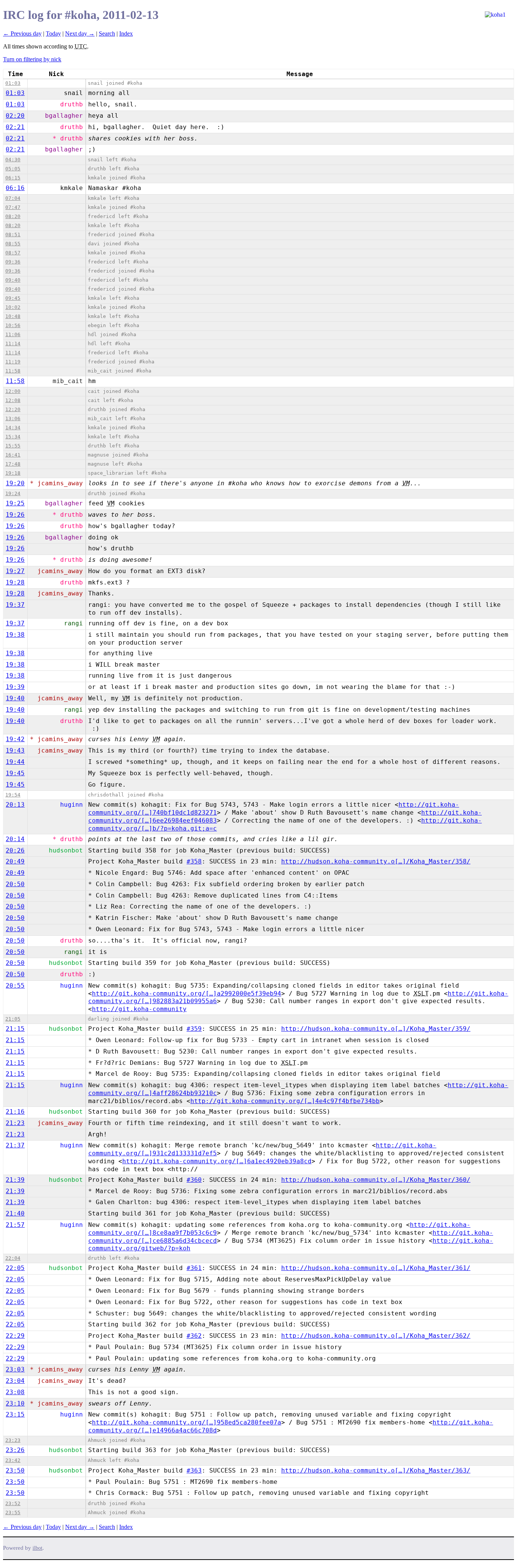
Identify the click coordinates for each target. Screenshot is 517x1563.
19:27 (15, 571)
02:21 (15, 127)
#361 (194, 1268)
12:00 (12, 391)
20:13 (15, 804)
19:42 (15, 739)
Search (107, 33)
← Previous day (22, 33)
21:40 (15, 1213)
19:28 (15, 582)
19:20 (15, 483)
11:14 (12, 343)
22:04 (12, 1258)
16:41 (12, 455)
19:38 (15, 634)
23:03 (15, 1369)
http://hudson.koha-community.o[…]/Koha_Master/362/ (375, 1335)
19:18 (12, 473)
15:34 (12, 436)
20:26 (15, 850)
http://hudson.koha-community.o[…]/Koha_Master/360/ (375, 1179)
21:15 (15, 1028)
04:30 (12, 159)
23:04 (15, 1380)
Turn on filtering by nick (32, 59)
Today (53, 33)
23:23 (12, 1440)
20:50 (15, 884)
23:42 (12, 1460)
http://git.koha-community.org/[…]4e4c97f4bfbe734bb (285, 1101)
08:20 (12, 216)
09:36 (12, 262)
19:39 (15, 686)
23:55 (12, 1512)
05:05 (12, 168)
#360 (194, 1179)
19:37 (15, 604)
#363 (194, 1470)
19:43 (15, 750)
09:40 (12, 280)
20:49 (15, 861)
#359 (194, 1028)
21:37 (15, 1145)
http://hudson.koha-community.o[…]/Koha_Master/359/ (375, 1028)
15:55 (12, 446)
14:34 (12, 427)
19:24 (12, 493)
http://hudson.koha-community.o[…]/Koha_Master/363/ (375, 1470)
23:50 (15, 1470)
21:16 (15, 1111)
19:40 (15, 698)
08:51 (12, 234)
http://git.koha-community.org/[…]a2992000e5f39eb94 (186, 993)
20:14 (15, 839)
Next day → (80, 33)
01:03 (12, 83)
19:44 (15, 761)
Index (126, 33)
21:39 (15, 1179)
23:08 (15, 1392)
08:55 (12, 243)
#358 (194, 861)
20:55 (15, 985)
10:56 (12, 325)
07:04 (12, 198)
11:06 (12, 334)
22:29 (15, 1335)
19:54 (12, 795)
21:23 (15, 1123)
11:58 (12, 371)
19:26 (15, 514)
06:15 (12, 178)
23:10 (15, 1403)
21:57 (15, 1224)
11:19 (12, 362)
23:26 (15, 1450)
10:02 (12, 307)
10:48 (12, 316)
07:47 (12, 207)
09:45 (12, 298)
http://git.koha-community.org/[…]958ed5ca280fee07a (186, 1422)
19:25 (15, 503)
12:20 (12, 409)
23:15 (15, 1414)
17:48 (12, 464)
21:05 (12, 1019)
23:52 (12, 1503)
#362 (194, 1335)
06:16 (15, 188)
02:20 (15, 115)
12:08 (12, 400)
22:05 (15, 1268)
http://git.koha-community (139, 1009)
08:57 (12, 253)
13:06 (12, 418)
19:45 (15, 773)
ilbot (37, 1548)
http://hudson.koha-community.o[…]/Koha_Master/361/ (375, 1268)
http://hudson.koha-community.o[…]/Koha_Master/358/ (375, 861)
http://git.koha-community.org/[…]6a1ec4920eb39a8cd (216, 1161)
